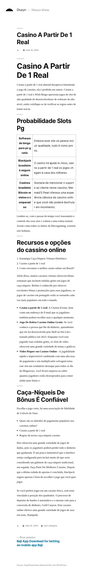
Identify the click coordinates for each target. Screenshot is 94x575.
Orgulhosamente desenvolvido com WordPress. (45, 565)
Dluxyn (21, 10)
